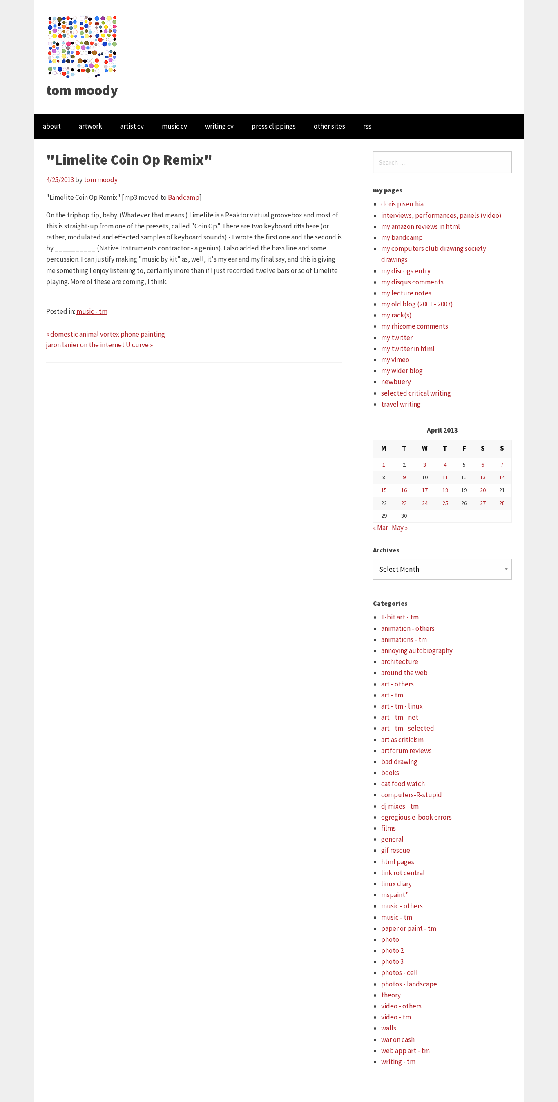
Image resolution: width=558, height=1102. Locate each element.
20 (483, 490)
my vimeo (395, 359)
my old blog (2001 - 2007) (417, 304)
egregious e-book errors (416, 817)
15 (384, 490)
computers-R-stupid (411, 794)
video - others (401, 1005)
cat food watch (403, 783)
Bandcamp (183, 197)
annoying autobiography (417, 650)
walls (388, 1028)
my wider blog (402, 370)
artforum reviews (406, 750)
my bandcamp (402, 237)
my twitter (397, 337)
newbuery (396, 381)
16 (404, 490)
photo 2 (392, 950)
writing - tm (398, 1061)
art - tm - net (399, 717)
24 (425, 503)
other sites (329, 126)
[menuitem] (52, 126)
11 (445, 477)
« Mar (380, 527)
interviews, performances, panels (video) (441, 215)
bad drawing (399, 761)
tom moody (82, 90)
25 (445, 503)
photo (390, 939)
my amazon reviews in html (420, 226)
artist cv (132, 126)
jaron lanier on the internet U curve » (99, 344)
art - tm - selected (407, 728)
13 (483, 477)
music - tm (91, 311)
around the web (404, 672)
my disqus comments (412, 281)
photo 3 (392, 961)
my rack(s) (396, 315)
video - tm (396, 1017)
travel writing (401, 404)
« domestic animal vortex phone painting (105, 334)
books (390, 772)
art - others (397, 684)
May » (400, 527)
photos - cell (399, 972)
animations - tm (404, 639)
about (52, 126)
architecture (399, 661)
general (392, 839)
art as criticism (402, 739)
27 (483, 503)
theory (391, 994)
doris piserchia (402, 203)
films (388, 828)
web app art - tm (405, 1050)
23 (404, 503)
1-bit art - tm (400, 616)
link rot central (403, 872)
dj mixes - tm (400, 806)
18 (445, 490)
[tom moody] (82, 46)
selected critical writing (416, 393)
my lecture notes (406, 292)
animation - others (408, 628)
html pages (397, 861)
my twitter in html (408, 348)
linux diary (396, 883)
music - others (402, 905)
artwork (90, 126)
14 (502, 477)
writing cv (219, 126)
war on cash (398, 1039)
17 (425, 490)
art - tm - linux (402, 706)
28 (502, 503)
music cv (174, 126)
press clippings (274, 126)
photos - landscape (409, 983)
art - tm (392, 695)
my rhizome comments (414, 326)
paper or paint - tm (408, 928)
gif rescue (395, 850)
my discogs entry (406, 270)
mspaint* (394, 894)
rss (367, 126)
